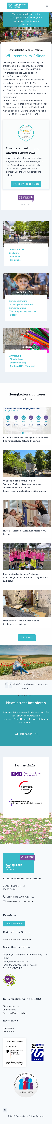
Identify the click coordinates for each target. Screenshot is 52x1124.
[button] (9, 980)
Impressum (8, 1028)
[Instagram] (5, 1110)
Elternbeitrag (16, 359)
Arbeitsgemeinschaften (21, 304)
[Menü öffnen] (46, 6)
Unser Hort (14, 256)
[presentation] (27, 420)
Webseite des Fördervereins (17, 939)
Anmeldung (15, 355)
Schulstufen (14, 253)
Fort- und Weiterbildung (15, 1013)
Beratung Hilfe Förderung (22, 366)
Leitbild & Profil (16, 249)
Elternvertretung (17, 362)
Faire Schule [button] (15, 260)
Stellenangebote (11, 1006)
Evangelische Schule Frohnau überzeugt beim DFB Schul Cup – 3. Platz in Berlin (27, 577)
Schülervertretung (18, 301)
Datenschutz (9, 1031)
